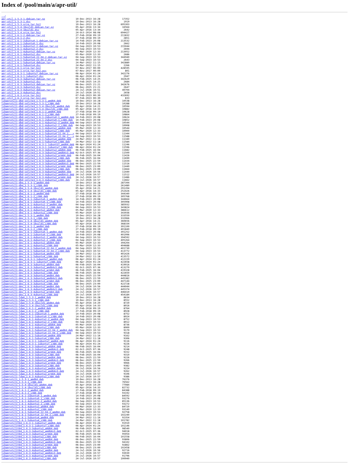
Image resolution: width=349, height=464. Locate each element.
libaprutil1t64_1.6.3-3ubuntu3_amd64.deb (29, 439)
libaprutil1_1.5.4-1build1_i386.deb (26, 387)
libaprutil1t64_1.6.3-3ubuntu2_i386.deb (29, 436)
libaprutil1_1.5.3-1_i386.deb (21, 382)
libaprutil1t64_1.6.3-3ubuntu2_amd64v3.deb (31, 431)
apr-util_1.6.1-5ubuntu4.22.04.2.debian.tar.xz (34, 57)
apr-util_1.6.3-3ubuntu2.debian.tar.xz (28, 79)
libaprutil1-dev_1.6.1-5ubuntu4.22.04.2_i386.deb (35, 251)
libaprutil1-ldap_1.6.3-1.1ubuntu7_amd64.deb (32, 341)
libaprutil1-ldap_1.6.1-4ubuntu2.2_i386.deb (32, 322)
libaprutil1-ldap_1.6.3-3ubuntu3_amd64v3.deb (32, 360)
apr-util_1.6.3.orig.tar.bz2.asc (24, 98)
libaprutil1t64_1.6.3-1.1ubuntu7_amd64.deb (31, 423)
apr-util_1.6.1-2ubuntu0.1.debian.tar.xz (29, 40)
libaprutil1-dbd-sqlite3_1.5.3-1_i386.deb (30, 103)
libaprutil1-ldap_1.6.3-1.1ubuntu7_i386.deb (32, 343)
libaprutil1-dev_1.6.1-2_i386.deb (24, 229)
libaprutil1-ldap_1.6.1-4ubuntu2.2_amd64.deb (32, 319)
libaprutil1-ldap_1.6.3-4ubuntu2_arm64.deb (31, 373)
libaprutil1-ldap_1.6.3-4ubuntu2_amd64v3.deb (32, 371)
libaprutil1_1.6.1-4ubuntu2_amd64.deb (27, 406)
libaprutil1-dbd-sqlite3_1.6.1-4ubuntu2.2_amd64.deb (37, 122)
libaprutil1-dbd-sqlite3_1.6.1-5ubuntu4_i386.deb (35, 141)
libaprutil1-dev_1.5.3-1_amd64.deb (25, 215)
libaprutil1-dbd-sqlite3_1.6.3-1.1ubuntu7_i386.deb (37, 147)
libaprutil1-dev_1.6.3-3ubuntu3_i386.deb (29, 283)
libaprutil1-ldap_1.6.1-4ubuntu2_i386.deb (30, 327)
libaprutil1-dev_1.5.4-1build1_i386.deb (29, 223)
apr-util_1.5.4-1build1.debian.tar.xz (27, 27)
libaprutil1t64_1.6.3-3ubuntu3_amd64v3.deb (31, 442)
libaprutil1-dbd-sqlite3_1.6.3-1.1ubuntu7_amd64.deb (37, 144)
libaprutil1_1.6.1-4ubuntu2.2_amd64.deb (29, 401)
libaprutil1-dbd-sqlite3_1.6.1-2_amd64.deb (31, 111)
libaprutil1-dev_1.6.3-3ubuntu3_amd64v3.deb (32, 278)
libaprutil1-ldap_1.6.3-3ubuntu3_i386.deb (30, 365)
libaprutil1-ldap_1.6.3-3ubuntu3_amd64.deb (31, 357)
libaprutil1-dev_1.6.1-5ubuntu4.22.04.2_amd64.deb (36, 248)
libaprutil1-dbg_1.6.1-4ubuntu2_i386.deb (29, 212)
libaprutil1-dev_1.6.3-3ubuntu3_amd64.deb (30, 275)
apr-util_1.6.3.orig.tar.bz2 (21, 95)
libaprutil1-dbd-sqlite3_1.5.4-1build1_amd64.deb (35, 106)
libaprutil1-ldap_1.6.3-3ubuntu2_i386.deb (30, 354)
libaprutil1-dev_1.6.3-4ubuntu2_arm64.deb (30, 292)
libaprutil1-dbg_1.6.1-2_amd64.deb (25, 193)
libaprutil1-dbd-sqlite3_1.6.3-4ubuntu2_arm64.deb (36, 177)
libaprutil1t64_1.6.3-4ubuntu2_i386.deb (29, 458)
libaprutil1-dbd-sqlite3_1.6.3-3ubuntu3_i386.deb (35, 169)
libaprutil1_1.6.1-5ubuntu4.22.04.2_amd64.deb (33, 412)
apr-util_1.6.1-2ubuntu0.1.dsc (22, 43)
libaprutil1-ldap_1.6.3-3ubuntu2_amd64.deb (31, 346)
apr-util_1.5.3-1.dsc (16, 21)
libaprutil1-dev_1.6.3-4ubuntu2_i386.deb (29, 294)
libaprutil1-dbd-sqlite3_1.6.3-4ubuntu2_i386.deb (35, 180)
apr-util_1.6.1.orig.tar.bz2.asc (24, 70)
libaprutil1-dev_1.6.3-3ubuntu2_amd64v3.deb (32, 267)
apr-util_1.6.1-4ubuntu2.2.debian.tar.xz (29, 46)
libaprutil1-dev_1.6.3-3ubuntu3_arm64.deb (30, 281)
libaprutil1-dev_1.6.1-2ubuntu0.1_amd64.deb (32, 231)
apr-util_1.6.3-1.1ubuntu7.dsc (22, 76)
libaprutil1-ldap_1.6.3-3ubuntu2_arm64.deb (31, 352)
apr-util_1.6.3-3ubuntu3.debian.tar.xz (28, 84)
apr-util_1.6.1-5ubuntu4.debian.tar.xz (28, 62)
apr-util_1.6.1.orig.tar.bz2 (21, 68)
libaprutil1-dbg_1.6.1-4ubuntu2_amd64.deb (30, 210)
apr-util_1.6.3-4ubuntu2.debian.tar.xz (28, 89)
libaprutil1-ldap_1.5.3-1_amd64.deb (26, 297)
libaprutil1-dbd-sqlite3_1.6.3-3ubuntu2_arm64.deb (36, 155)
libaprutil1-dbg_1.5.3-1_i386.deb (24, 185)
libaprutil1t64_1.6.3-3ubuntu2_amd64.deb (29, 428)
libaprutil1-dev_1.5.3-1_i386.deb (24, 218)
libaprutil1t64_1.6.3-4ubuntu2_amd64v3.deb (31, 453)
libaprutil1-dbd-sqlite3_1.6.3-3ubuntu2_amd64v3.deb (37, 152)
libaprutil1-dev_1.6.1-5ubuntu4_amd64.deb (30, 253)
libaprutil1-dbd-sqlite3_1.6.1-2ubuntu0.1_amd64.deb (37, 117)
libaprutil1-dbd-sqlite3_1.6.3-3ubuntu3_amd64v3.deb (37, 163)
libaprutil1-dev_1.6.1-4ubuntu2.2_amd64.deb (32, 237)
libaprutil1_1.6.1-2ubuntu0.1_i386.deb (28, 398)
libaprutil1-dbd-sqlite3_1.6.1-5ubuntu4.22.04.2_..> (37, 133)
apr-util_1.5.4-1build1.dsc (20, 29)
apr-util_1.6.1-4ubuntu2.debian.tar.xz (28, 51)
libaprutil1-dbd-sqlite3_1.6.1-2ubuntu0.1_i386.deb (37, 120)
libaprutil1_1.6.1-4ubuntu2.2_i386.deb (28, 403)
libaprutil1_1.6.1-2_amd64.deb (22, 390)
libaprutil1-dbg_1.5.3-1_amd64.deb (25, 182)
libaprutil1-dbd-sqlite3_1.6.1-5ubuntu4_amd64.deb (36, 139)
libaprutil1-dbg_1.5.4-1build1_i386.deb (29, 190)
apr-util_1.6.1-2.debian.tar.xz (23, 35)
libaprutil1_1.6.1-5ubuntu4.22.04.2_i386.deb (32, 414)
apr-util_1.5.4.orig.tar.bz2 (21, 32)
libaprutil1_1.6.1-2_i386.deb (21, 393)
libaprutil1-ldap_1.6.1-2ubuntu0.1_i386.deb (32, 316)
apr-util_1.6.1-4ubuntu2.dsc (21, 54)
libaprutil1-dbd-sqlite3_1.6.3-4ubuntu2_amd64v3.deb (37, 174)
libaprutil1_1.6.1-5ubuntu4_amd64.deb (27, 417)
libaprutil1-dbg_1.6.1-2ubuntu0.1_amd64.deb (32, 199)
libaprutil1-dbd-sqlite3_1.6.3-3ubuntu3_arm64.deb (36, 166)
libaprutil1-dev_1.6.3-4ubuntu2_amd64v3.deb (32, 289)
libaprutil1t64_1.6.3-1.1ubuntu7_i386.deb (30, 425)
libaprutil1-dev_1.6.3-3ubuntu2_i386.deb (29, 272)
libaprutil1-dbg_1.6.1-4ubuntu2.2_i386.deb (31, 207)
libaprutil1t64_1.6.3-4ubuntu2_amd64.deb (29, 450)
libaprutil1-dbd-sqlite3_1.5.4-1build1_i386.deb (34, 109)
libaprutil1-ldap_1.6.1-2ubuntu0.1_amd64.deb (32, 313)
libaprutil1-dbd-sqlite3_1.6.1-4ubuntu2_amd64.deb (36, 128)
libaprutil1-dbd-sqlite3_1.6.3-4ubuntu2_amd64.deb (36, 171)
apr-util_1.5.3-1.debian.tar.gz (23, 18)
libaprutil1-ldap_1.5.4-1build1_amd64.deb (30, 302)
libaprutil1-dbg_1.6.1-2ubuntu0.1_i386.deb (31, 201)
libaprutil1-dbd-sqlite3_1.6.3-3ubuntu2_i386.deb (35, 158)
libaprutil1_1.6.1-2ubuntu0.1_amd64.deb (29, 395)
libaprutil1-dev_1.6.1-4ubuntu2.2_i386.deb (31, 240)
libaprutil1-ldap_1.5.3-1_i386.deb (25, 300)
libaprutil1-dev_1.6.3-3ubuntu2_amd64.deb (30, 264)
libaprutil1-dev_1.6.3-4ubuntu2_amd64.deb (30, 286)
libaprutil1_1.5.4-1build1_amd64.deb (26, 384)
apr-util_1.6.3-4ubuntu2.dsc (21, 92)
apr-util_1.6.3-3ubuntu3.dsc (21, 87)
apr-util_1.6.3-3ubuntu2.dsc (21, 81)
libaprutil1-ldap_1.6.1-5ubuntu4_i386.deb (30, 338)
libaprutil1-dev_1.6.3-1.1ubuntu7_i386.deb (31, 261)
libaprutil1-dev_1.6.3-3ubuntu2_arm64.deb (30, 270)
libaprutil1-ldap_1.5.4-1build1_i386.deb (29, 305)
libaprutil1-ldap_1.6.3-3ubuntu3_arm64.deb (31, 363)
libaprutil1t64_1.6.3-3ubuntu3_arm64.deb (29, 444)
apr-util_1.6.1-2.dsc (16, 38)
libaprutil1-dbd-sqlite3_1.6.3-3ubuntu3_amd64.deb (36, 160)
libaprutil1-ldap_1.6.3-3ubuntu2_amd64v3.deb (32, 349)
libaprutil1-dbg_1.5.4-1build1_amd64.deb (29, 188)
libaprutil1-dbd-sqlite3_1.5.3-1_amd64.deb (31, 100)
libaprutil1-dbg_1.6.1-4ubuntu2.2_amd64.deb (32, 204)
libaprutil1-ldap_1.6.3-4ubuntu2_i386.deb (30, 376)
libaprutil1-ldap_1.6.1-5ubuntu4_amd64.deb (31, 335)
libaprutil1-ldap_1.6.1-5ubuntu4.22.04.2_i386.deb (36, 332)
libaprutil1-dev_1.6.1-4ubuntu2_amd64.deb (30, 242)
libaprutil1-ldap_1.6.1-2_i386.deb (25, 311)
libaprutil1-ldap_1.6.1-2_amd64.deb (26, 308)
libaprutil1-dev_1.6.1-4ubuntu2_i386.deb (29, 245)
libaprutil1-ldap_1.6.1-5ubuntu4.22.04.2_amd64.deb (37, 330)
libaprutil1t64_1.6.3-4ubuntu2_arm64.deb (29, 455)
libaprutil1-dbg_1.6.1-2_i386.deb (24, 196)
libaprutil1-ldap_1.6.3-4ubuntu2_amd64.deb (31, 368)
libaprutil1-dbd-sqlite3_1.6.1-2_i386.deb (30, 114)
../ (3, 16)
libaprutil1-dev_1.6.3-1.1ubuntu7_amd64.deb (32, 259)
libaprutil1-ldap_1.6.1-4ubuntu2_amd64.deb (31, 324)
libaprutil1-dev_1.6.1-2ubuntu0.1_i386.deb (31, 234)
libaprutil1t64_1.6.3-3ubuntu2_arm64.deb (29, 434)
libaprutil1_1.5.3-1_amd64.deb (22, 379)
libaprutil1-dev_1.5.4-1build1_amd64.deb (29, 221)
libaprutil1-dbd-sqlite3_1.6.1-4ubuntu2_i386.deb (35, 130)
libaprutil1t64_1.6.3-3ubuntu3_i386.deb (29, 447)
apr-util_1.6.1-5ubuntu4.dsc (21, 65)
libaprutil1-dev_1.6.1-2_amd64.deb (25, 226)
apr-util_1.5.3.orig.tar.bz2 (21, 24)
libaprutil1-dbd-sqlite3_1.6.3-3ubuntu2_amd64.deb (36, 150)
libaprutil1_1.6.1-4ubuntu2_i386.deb (26, 409)
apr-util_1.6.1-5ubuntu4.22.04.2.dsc (26, 59)
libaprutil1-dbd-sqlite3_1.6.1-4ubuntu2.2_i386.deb (37, 125)
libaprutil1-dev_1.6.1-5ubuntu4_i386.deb (29, 256)
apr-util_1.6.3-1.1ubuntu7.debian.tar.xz (29, 73)
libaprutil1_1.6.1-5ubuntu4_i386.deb (26, 420)
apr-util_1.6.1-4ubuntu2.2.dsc (22, 49)
